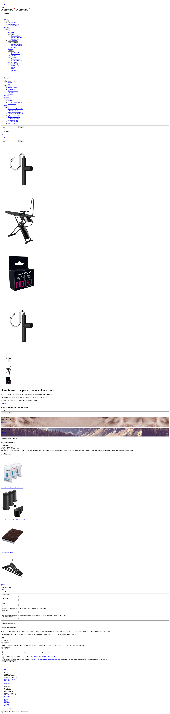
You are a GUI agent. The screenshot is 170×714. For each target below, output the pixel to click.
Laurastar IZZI (15, 52)
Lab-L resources (12, 123)
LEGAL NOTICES (6, 708)
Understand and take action (15, 109)
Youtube (6, 704)
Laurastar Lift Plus (16, 45)
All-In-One (11, 32)
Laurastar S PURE (16, 37)
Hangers (3, 584)
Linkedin (6, 705)
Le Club (6, 95)
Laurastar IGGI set (16, 60)
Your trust (10, 92)
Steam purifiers (12, 55)
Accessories (14, 70)
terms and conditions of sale (52, 656)
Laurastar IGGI (15, 54)
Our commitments (13, 91)
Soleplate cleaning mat (7, 552)
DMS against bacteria (14, 115)
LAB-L (6, 105)
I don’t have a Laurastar (8, 623)
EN (5, 4)
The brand (7, 84)
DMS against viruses (13, 118)
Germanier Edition (13, 25)
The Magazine (8, 82)
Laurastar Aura (12, 22)
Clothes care (14, 69)
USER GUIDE (8, 680)
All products (11, 31)
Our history (11, 94)
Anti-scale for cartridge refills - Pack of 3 (12, 488)
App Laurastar (12, 104)
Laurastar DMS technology (15, 113)
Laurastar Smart (15, 36)
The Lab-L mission (13, 110)
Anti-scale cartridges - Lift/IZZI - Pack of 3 (13, 520)
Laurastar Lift (15, 47)
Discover (14, 81)
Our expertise (11, 89)
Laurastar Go (15, 39)
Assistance (7, 97)
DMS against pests (13, 121)
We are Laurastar (12, 87)
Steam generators (12, 40)
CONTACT (7, 684)
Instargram (7, 699)
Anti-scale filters (12, 62)
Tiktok (6, 701)
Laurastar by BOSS (13, 24)
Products (6, 27)
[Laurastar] (85, 9)
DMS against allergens (14, 117)
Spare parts (14, 72)
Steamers (10, 49)
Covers (13, 67)
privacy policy (38, 656)
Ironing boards (15, 65)
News (6, 19)
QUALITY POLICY (10, 679)
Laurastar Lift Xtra (16, 44)
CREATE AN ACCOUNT (9, 661)
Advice (10, 100)
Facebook (7, 702)
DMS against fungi (13, 120)
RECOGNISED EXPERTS (16, 112)
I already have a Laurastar (9, 627)
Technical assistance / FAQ (15, 102)
